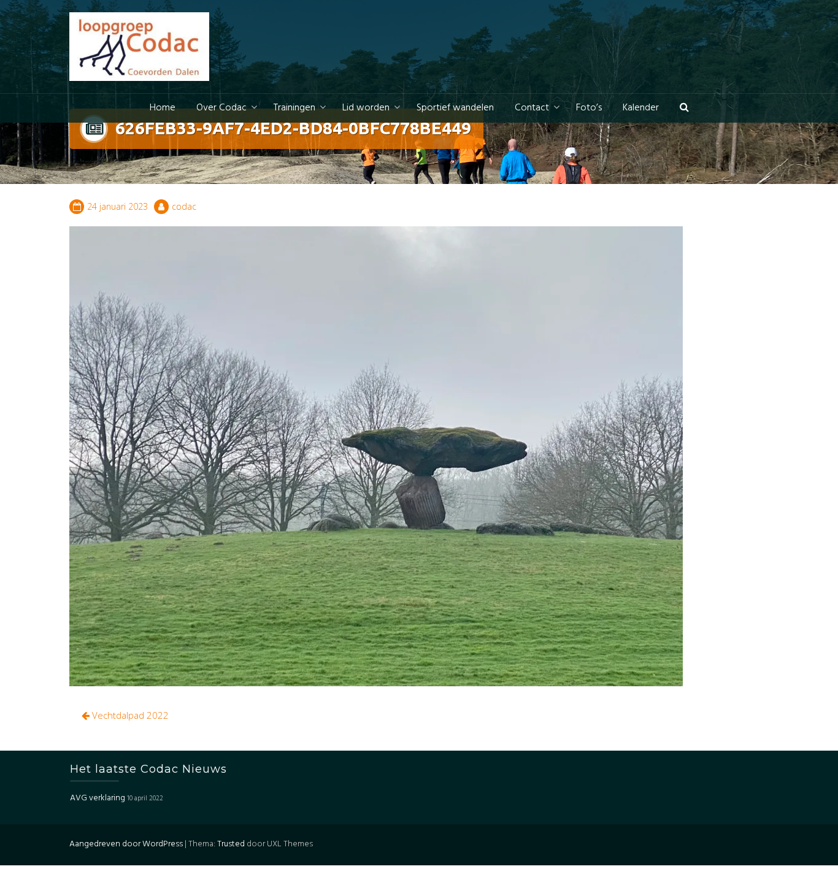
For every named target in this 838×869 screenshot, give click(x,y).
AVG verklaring (97, 799)
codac (184, 206)
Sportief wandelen (455, 108)
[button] (684, 108)
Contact (532, 108)
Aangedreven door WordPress (126, 844)
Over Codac (221, 108)
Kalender (641, 108)
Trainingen (294, 108)
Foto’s (589, 108)
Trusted (231, 844)
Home (162, 108)
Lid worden (366, 108)
